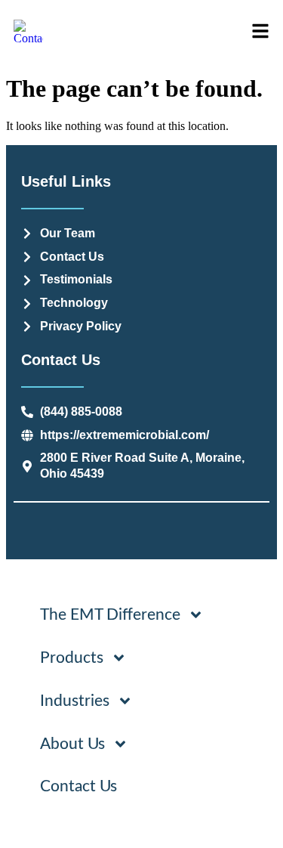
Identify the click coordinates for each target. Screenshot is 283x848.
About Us (72, 744)
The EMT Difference (110, 615)
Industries (74, 701)
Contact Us (78, 786)
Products (71, 658)
